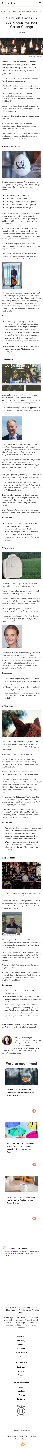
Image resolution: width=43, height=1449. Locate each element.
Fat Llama (34, 1005)
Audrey (4, 792)
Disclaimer (25, 1439)
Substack (36, 687)
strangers (17, 408)
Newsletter (21, 1391)
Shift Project (16, 965)
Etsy (25, 1016)
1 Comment (21, 32)
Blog (21, 1356)
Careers (21, 1375)
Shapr (16, 531)
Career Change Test (26, 1320)
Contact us (21, 1399)
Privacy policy (23, 1436)
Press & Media (21, 1352)
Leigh (33, 487)
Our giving (21, 1348)
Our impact (21, 1344)
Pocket (17, 335)
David (11, 231)
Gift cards (21, 1395)
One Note (32, 338)
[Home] (7, 3)
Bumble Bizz (10, 537)
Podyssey (32, 831)
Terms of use (11, 1436)
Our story (21, 1340)
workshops (10, 1325)
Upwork (35, 1013)
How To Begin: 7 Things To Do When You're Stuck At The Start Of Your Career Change (21, 1200)
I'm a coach (21, 1371)
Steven (25, 817)
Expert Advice (6, 11)
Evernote (22, 338)
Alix (6, 609)
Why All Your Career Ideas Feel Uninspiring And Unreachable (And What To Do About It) (20, 1092)
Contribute (21, 1367)
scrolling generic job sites (21, 86)
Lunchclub (17, 523)
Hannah (5, 901)
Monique (22, 805)
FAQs (21, 1387)
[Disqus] (21, 1269)
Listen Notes (10, 839)
